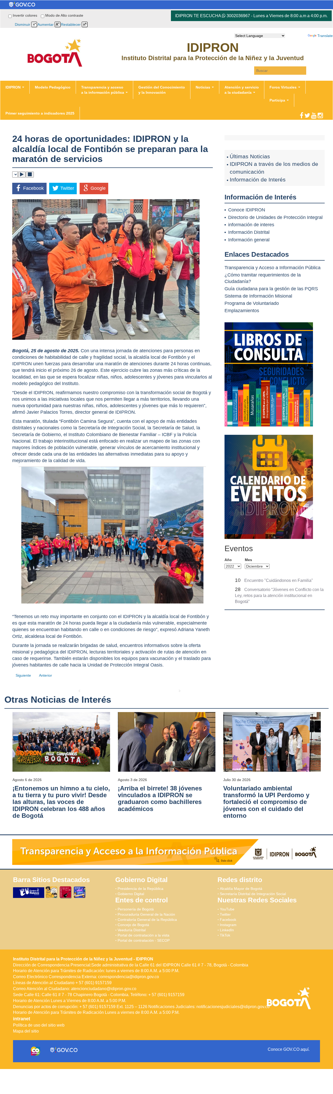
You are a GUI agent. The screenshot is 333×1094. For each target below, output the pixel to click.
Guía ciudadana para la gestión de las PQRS (271, 288)
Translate (325, 36)
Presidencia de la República (140, 888)
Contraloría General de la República (147, 919)
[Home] (54, 40)
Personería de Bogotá (136, 909)
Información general (249, 239)
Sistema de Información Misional (258, 296)
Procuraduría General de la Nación (146, 914)
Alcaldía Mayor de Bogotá (241, 888)
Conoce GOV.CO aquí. (289, 1049)
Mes (248, 560)
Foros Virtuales (284, 87)
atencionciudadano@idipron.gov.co (103, 988)
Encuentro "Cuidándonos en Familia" (278, 580)
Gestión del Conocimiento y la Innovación (161, 90)
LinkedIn (227, 930)
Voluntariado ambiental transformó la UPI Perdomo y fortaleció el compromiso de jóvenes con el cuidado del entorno (266, 802)
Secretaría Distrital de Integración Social (253, 894)
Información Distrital (249, 232)
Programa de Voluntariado (252, 303)
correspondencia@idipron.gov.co (128, 976)
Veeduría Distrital (132, 930)
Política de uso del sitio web (39, 1025)
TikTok (225, 935)
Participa (278, 100)
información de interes (251, 224)
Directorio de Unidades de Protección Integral (275, 217)
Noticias (203, 87)
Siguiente (23, 675)
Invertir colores (25, 15)
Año (228, 560)
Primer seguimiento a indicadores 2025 (39, 113)
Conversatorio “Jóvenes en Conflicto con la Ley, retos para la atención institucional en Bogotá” (279, 595)
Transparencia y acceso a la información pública (103, 90)
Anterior (45, 675)
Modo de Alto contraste (64, 15)
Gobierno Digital (131, 894)
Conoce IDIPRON (246, 209)
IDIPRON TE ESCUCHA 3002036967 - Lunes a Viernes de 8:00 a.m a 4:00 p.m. (251, 16)
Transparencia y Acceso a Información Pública (273, 267)
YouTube (227, 909)
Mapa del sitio (26, 1031)
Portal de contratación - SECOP (144, 940)
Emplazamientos (242, 310)
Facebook (228, 919)
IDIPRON (13, 87)
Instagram (228, 925)
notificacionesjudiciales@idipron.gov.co (233, 1006)
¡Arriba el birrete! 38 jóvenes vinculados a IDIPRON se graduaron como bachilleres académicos (160, 798)
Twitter (225, 914)
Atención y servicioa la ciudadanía (242, 90)
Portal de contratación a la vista (143, 935)
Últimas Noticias (250, 156)
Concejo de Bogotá (133, 925)
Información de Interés (258, 180)
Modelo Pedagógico (53, 87)
